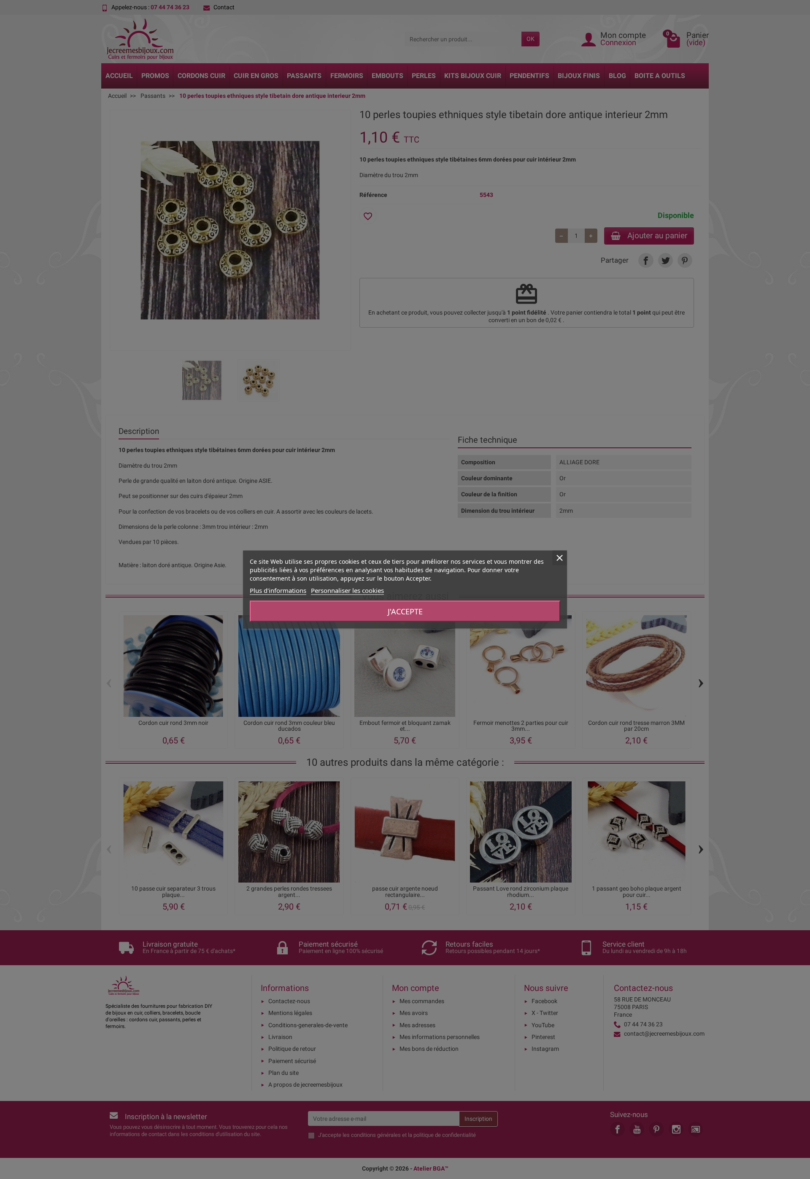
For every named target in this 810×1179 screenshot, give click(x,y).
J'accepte (405, 611)
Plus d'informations (278, 590)
